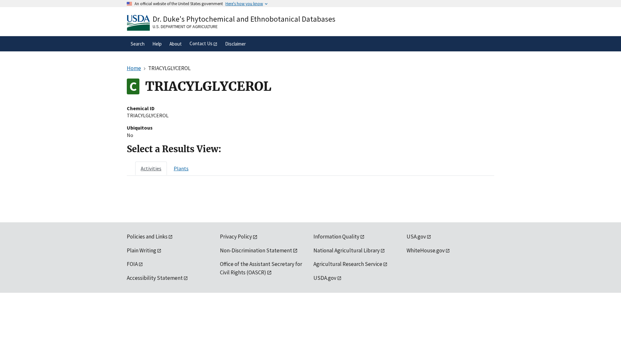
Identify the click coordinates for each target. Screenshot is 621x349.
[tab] (151, 168)
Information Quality (336, 236)
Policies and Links (147, 236)
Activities (151, 168)
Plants (181, 168)
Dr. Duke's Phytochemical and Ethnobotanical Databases (244, 19)
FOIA (132, 264)
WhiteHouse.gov (426, 250)
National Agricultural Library (346, 250)
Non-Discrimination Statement (256, 250)
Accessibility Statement (155, 277)
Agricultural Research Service (347, 264)
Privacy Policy (236, 236)
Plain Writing (141, 250)
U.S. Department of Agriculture (185, 26)
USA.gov (416, 236)
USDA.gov (324, 277)
